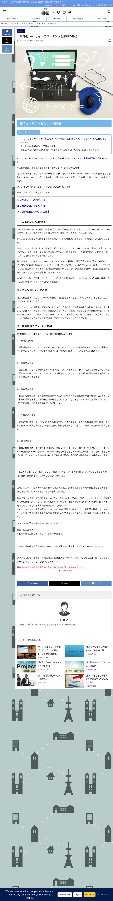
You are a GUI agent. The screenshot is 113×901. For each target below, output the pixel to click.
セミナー (21, 31)
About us (47, 5)
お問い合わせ (89, 5)
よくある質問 (74, 5)
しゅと (64, 619)
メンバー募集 (60, 5)
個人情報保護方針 (105, 5)
